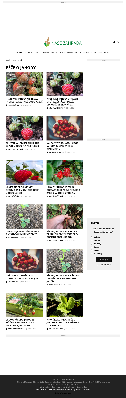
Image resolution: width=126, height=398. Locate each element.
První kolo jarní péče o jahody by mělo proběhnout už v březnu (64, 322)
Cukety (97, 247)
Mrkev (96, 250)
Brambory (98, 254)
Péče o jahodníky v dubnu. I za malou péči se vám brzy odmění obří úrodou (64, 234)
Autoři (49, 390)
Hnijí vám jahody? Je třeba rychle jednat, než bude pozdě (24, 100)
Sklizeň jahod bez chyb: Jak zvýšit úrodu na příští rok (22, 144)
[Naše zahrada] (62, 42)
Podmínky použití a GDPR (61, 390)
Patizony (97, 244)
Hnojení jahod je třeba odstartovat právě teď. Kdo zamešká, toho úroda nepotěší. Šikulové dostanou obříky (64, 193)
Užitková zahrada (31, 52)
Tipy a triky (84, 52)
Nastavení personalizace (63, 393)
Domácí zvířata (104, 52)
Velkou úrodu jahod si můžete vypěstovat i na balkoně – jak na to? (20, 322)
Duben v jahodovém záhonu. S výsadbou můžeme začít (23, 233)
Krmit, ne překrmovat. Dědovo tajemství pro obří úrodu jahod (22, 190)
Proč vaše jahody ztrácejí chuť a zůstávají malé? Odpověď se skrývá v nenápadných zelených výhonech (62, 104)
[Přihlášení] (114, 42)
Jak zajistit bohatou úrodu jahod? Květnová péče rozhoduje (63, 146)
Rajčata (97, 237)
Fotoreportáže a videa (69, 52)
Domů (38, 390)
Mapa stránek (85, 390)
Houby (93, 52)
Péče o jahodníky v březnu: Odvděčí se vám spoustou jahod (63, 278)
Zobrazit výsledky (104, 265)
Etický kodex (75, 390)
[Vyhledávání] (118, 42)
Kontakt (43, 390)
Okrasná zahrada (50, 52)
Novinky (19, 52)
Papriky (97, 240)
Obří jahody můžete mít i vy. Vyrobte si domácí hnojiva (23, 277)
